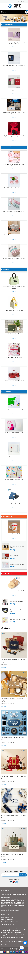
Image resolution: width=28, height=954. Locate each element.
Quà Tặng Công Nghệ (7, 24)
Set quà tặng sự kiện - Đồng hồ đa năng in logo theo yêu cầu (14, 113)
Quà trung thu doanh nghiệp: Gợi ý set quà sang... (13, 661)
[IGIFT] (14, 6)
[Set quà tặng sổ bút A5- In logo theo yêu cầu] (14, 448)
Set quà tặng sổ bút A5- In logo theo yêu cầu (14, 456)
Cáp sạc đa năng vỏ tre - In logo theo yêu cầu (14, 591)
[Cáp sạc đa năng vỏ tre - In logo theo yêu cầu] (14, 583)
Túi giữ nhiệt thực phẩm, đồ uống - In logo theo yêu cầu (14, 287)
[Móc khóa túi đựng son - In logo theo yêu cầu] (14, 204)
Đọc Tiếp (4, 667)
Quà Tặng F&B (5, 269)
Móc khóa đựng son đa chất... (18, 619)
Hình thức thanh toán (7, 919)
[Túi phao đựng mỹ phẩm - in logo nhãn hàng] (14, 227)
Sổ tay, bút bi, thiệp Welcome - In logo (14, 432)
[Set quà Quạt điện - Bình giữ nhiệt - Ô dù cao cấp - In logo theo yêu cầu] (14, 34)
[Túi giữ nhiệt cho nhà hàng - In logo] (14, 349)
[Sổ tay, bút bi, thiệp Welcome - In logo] (14, 425)
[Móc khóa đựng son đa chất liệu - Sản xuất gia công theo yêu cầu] (4, 620)
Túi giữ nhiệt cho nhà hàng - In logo (14, 357)
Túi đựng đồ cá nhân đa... (17, 601)
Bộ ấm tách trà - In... (15, 556)
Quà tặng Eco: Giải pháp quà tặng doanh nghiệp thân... (12, 700)
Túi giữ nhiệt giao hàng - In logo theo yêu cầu (14, 380)
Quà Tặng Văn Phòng (7, 391)
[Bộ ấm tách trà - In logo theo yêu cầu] (5, 556)
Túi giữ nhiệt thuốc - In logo (14, 333)
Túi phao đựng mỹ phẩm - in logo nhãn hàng (14, 234)
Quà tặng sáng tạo (6, 573)
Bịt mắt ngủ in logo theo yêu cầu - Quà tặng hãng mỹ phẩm (14, 259)
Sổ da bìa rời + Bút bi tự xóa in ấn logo (14, 479)
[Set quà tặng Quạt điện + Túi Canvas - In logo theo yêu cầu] (14, 81)
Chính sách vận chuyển (7, 917)
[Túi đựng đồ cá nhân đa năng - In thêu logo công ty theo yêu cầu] (4, 602)
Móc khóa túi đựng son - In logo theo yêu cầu (14, 211)
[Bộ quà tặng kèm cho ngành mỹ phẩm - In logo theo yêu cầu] (14, 157)
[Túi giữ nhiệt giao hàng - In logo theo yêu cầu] (14, 373)
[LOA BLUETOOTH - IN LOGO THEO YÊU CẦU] (5, 546)
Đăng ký (24, 1)
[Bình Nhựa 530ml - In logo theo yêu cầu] (5, 564)
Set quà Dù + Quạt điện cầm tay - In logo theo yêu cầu (14, 66)
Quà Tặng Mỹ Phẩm (6, 147)
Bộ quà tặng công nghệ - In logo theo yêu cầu (14, 136)
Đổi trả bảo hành (5, 915)
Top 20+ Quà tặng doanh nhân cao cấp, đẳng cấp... (13, 816)
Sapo (25, 949)
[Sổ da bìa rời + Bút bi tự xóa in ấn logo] (14, 472)
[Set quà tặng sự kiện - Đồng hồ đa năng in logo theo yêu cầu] (14, 105)
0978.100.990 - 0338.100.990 (10, 941)
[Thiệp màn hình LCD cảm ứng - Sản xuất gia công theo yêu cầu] (4, 610)
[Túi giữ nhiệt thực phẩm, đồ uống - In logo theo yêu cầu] (14, 279)
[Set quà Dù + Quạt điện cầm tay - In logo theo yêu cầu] (14, 58)
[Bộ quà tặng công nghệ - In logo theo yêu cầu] (14, 128)
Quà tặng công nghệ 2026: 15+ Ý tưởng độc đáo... (12, 739)
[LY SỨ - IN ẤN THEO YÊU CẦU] (14, 526)
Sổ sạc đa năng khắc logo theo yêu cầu (14, 503)
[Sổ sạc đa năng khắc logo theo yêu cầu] (14, 495)
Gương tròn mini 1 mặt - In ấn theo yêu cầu (14, 187)
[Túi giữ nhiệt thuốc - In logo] (14, 326)
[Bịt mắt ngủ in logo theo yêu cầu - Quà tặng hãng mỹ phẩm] (14, 250)
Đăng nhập (19, 1)
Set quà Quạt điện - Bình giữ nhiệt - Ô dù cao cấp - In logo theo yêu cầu (14, 42)
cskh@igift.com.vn (8, 944)
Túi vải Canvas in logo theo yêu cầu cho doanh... (12, 855)
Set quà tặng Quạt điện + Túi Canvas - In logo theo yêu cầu (14, 89)
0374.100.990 (21, 941)
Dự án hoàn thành (6, 516)
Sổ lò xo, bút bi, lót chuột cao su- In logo (14, 409)
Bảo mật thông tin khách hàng (9, 921)
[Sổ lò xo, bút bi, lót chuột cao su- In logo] (14, 401)
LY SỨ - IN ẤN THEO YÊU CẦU (14, 534)
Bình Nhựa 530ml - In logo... (17, 564)
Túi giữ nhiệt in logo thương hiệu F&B (14, 310)
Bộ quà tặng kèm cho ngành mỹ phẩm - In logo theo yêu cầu (14, 165)
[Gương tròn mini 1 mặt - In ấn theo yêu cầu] (14, 180)
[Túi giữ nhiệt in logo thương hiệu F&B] (14, 302)
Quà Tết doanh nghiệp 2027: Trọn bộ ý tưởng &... (13, 778)
